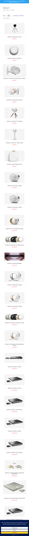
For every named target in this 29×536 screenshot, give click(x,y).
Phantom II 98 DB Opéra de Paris (14, 229)
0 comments (12, 10)
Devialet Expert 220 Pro (14, 388)
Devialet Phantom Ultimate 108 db (14, 323)
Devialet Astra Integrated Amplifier (14, 498)
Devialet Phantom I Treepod (14, 121)
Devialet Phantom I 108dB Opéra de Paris (14, 344)
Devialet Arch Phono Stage (14, 164)
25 (8, 15)
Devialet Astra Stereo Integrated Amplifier (14, 473)
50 (10, 15)
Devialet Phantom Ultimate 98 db (14, 245)
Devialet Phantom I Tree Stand (14, 143)
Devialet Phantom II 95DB (14, 186)
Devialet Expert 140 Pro (14, 367)
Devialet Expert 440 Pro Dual (14, 452)
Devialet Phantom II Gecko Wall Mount (14, 78)
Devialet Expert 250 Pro (14, 431)
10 (6, 15)
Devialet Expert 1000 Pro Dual (14, 519)
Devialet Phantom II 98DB (14, 207)
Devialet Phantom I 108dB (14, 306)
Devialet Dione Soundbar (14, 263)
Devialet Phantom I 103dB (14, 285)
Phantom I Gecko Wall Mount (14, 100)
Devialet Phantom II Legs (14, 37)
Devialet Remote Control (15, 58)
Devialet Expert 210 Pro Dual (14, 409)
